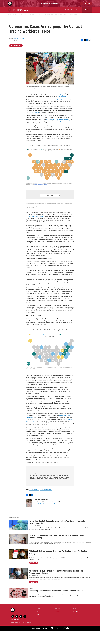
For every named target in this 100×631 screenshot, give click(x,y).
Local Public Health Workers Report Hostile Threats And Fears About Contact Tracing (57, 536)
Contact (38, 611)
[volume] (13, 9)
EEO (38, 614)
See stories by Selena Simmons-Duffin (45, 504)
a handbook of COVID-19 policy (36, 216)
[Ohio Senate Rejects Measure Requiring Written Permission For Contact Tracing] (18, 554)
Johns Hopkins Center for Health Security (57, 119)
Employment (57, 608)
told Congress (61, 95)
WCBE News (31, 549)
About (39, 14)
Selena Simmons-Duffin (18, 38)
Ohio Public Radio (32, 555)
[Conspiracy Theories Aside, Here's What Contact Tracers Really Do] (18, 593)
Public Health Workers (46, 489)
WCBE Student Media (60, 14)
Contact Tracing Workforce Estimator (36, 248)
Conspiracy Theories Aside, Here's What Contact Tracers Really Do (56, 590)
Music (26, 14)
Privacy (74, 608)
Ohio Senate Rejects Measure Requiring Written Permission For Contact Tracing (58, 552)
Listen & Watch (12, 14)
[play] (9, 10)
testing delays (40, 281)
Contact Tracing (34, 489)
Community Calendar (74, 14)
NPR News (31, 568)
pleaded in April (61, 96)
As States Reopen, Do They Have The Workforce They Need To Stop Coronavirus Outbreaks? (56, 572)
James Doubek (32, 525)
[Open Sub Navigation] (17, 14)
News (20, 14)
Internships (57, 611)
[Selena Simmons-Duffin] (29, 503)
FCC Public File (76, 611)
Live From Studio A (49, 14)
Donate (89, 3)
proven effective (34, 112)
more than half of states (60, 100)
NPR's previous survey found (65, 121)
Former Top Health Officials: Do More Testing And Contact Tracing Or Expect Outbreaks (57, 522)
